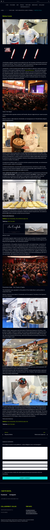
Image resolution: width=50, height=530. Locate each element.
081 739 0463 (11, 221)
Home (2, 10)
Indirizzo (4, 218)
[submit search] (48, 1)
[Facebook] (1, 1)
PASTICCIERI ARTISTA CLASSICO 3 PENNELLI (24, 10)
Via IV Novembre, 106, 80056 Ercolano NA (17, 218)
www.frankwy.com (29, 70)
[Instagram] (3, 1)
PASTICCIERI (11, 10)
